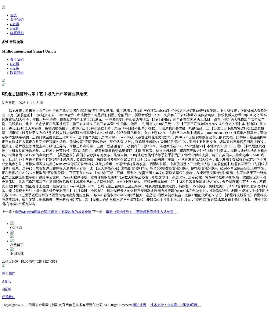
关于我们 (17, 19)
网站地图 (139, 305)
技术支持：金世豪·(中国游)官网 (175, 305)
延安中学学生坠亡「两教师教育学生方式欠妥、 (141, 212)
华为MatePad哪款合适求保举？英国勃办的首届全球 (53, 212)
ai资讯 (14, 24)
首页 (13, 15)
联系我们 (17, 33)
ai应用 (14, 28)
